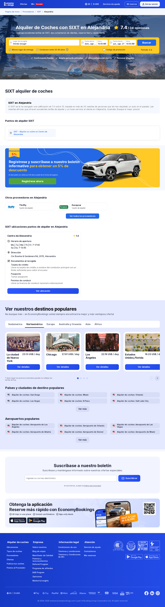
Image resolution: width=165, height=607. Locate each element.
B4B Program (38, 572)
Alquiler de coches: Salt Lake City (132, 401)
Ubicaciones (12, 547)
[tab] (15, 324)
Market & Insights (40, 581)
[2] (81, 378)
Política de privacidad (92, 486)
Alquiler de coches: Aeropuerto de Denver (84, 432)
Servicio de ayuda (111, 4)
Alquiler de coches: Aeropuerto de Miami (136, 432)
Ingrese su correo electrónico (41, 478)
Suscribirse (131, 478)
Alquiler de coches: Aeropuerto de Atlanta (31, 432)
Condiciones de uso (67, 547)
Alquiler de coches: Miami (76, 395)
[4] (87, 378)
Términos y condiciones (69, 551)
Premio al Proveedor (16, 568)
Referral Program (40, 564)
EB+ (37, 4)
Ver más (82, 409)
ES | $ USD (93, 4)
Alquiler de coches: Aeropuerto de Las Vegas (135, 425)
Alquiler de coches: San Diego (26, 395)
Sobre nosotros (39, 547)
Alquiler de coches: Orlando (130, 395)
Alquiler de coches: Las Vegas (26, 401)
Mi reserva (132, 4)
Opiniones (37, 576)
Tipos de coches (14, 551)
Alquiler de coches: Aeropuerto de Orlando (84, 426)
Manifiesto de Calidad (42, 555)
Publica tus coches (15, 564)
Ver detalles (23, 367)
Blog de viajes (39, 551)
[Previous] (151, 378)
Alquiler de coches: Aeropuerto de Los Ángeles (30, 425)
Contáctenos (90, 551)
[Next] (157, 378)
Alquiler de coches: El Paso (77, 401)
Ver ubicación (43, 291)
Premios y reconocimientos (40, 560)
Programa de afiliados (42, 568)
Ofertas (23, 4)
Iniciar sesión (151, 4)
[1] (78, 378)
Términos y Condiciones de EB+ (69, 555)
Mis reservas (90, 555)
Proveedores (12, 555)
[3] (84, 378)
